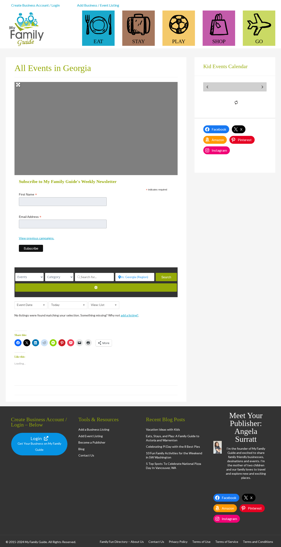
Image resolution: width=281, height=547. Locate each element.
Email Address (30, 217)
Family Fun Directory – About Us (122, 541)
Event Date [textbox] (24, 305)
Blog (81, 449)
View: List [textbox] (97, 305)
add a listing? (129, 315)
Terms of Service (226, 541)
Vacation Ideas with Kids (163, 429)
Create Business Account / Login (35, 5)
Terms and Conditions (258, 541)
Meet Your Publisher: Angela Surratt (246, 427)
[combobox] (30, 305)
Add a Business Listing (93, 429)
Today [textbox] (55, 305)
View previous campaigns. (36, 238)
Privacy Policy (178, 541)
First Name (28, 194)
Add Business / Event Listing (98, 5)
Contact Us (86, 455)
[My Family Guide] (25, 46)
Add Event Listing (90, 436)
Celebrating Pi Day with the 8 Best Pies (173, 446)
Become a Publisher (91, 442)
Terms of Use (201, 541)
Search (169, 277)
